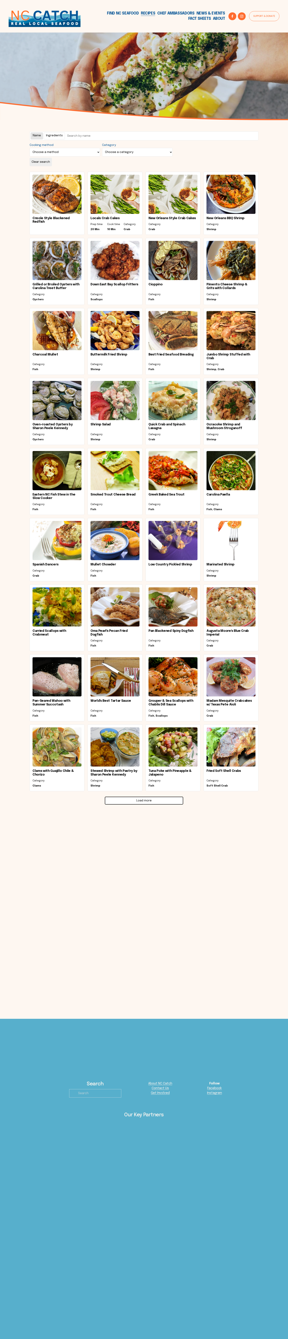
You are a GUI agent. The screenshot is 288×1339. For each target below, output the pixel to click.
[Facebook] (232, 16)
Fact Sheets (199, 19)
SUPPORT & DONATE (264, 16)
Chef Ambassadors (176, 13)
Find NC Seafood (123, 13)
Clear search (41, 162)
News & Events (211, 13)
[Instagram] (242, 16)
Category (109, 145)
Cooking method (41, 145)
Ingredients (54, 135)
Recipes (148, 13)
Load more (144, 800)
